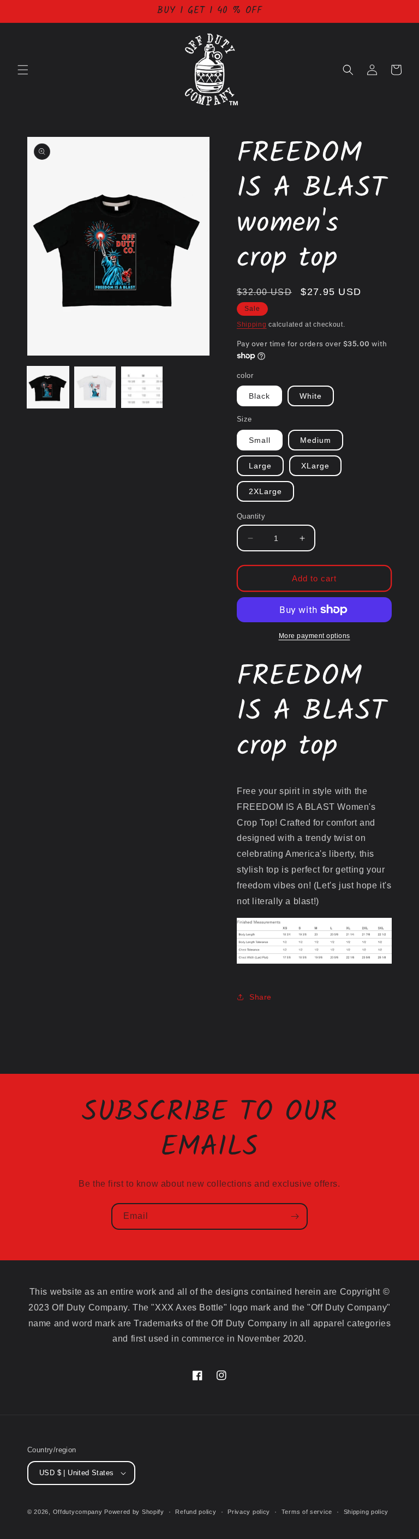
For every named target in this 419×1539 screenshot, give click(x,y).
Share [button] (260, 997)
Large (260, 465)
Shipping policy (366, 1511)
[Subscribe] (295, 1216)
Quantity (251, 516)
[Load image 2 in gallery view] (95, 387)
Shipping (252, 324)
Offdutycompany (78, 1511)
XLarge (315, 465)
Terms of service (307, 1511)
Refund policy (195, 1511)
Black (259, 396)
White (311, 396)
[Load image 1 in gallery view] (48, 387)
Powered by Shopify (134, 1511)
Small (260, 440)
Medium (315, 440)
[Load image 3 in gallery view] (142, 387)
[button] (23, 70)
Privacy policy (249, 1511)
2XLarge (265, 491)
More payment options (314, 636)
